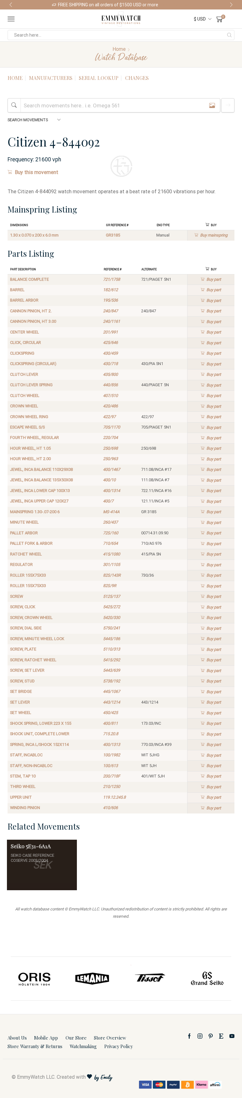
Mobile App (46, 1038)
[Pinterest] (210, 1036)
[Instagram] (200, 1036)
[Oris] (35, 978)
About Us (17, 1038)
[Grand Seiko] (207, 978)
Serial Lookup (98, 78)
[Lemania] (92, 978)
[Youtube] (231, 1036)
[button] (11, 4)
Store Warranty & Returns (35, 1046)
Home (119, 49)
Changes (137, 78)
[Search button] (229, 35)
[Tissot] (150, 978)
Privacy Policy (118, 1046)
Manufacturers (50, 78)
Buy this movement (36, 172)
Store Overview (110, 1038)
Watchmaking (83, 1046)
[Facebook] (189, 1036)
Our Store (76, 1038)
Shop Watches (175, 4)
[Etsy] (221, 1036)
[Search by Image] (212, 105)
